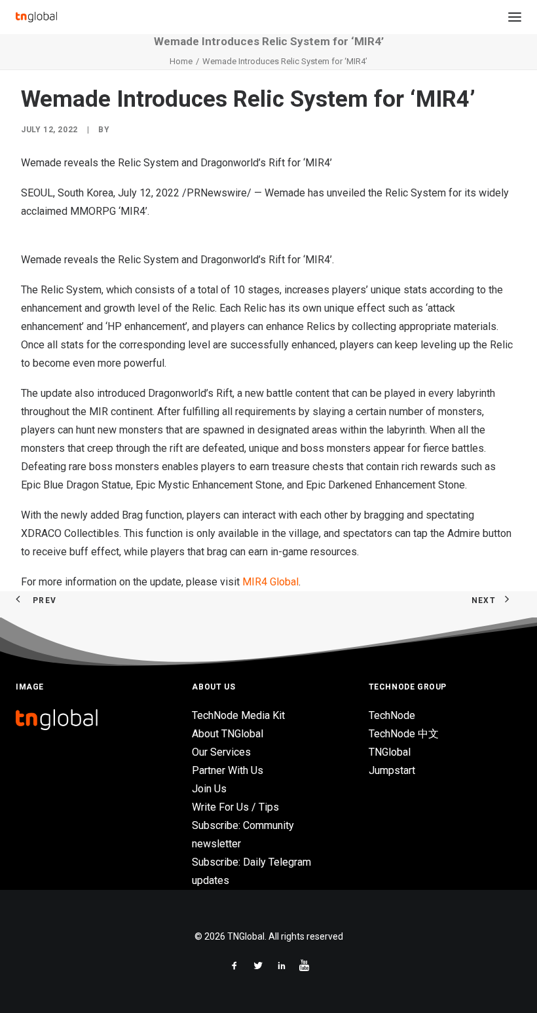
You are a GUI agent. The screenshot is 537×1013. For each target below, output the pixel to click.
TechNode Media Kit (238, 715)
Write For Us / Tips (235, 807)
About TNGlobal (227, 734)
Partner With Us (227, 770)
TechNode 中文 (404, 734)
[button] (514, 17)
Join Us (209, 789)
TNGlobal (390, 752)
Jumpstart (392, 770)
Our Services (221, 752)
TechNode (392, 715)
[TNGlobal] (36, 17)
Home (181, 61)
